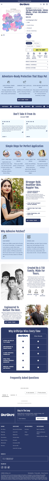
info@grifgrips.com (9, 458)
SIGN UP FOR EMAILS (40, 418)
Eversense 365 (16, 442)
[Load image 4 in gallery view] (4, 35)
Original (26, 434)
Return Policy (4, 440)
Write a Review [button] (42, 392)
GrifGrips (6, 473)
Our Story (3, 429)
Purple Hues (30, 46)
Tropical (38, 46)
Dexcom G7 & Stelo (17, 429)
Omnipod (15, 440)
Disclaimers (3, 437)
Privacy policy (37, 473)
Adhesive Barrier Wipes (42, 436)
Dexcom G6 (15, 445)
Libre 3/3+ (15, 432)
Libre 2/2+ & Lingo (17, 448)
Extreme (27, 429)
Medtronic (15, 434)
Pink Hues (36, 43)
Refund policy (31, 473)
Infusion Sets (16, 437)
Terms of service (44, 473)
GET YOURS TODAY (32, 220)
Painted (29, 43)
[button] (1, 4)
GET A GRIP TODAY (23, 99)
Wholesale (3, 442)
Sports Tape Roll (40, 429)
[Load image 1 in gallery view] (2, 35)
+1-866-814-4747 (9, 459)
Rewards (3, 434)
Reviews (3, 445)
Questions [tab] (13, 395)
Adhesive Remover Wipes (41, 433)
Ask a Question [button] (31, 392)
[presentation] (12, 20)
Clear (26, 432)
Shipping (3, 432)
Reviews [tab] (4, 395)
